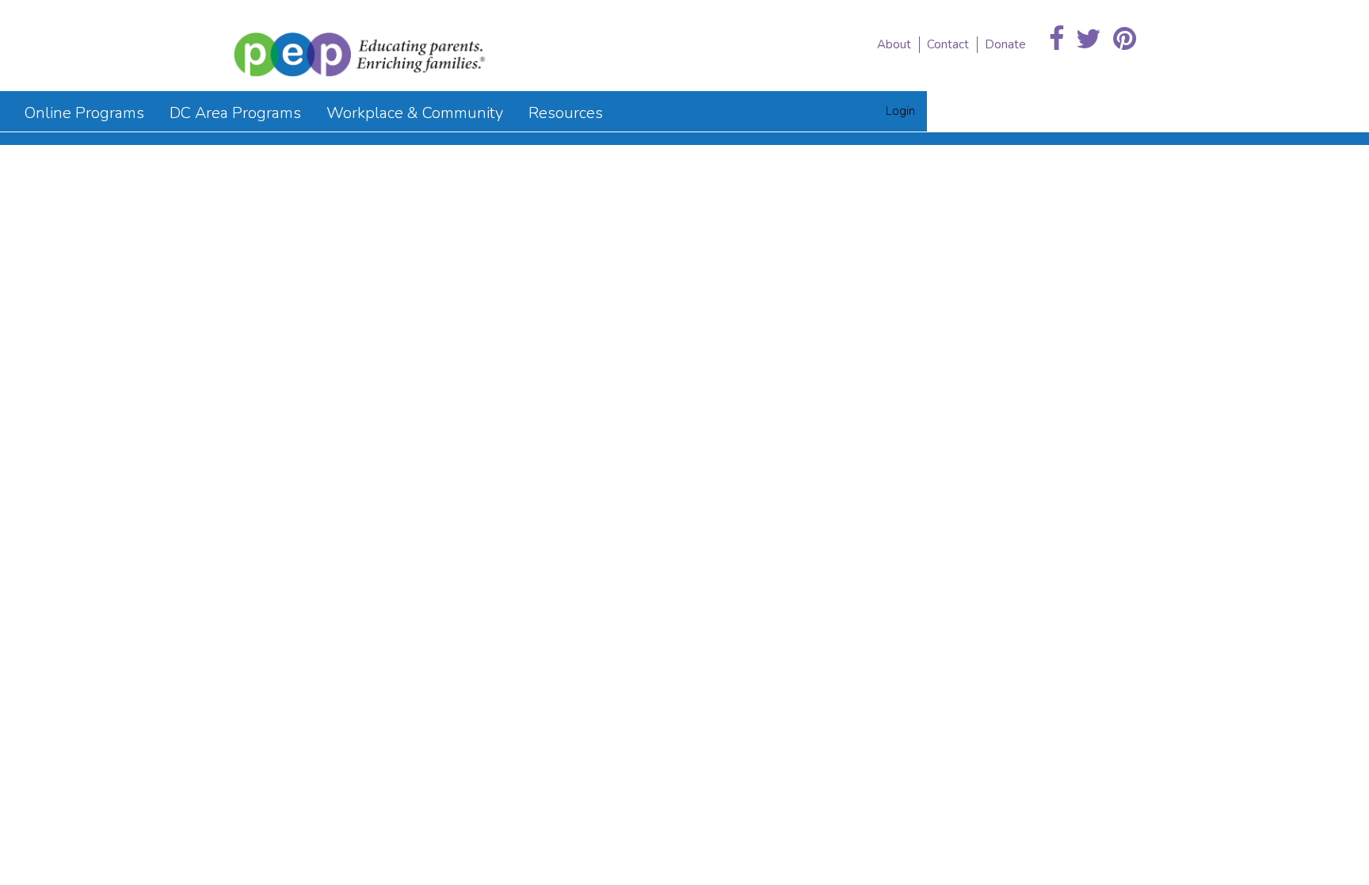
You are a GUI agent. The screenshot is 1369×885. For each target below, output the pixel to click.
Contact (948, 44)
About (894, 44)
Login (900, 111)
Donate (1005, 44)
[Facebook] (1056, 39)
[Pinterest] (1124, 39)
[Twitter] (1088, 39)
